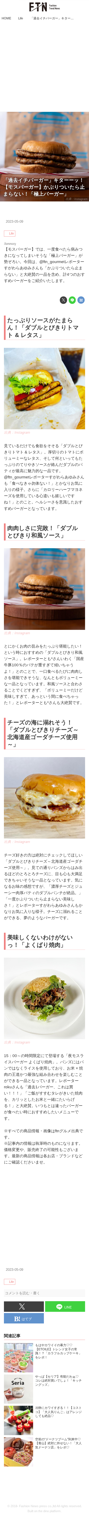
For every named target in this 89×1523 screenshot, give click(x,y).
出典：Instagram (77, 199)
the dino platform (49, 1511)
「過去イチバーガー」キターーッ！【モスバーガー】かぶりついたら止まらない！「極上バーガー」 (44, 187)
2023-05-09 (14, 221)
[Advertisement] (44, 67)
